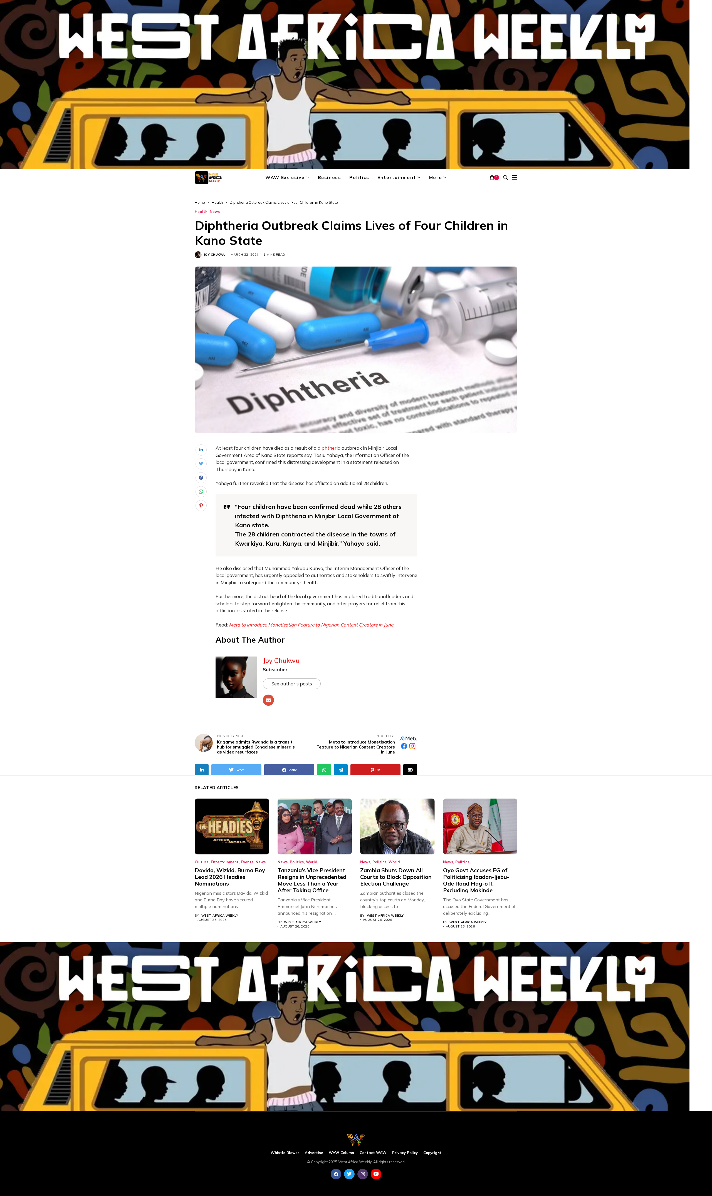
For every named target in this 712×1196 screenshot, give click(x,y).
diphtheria (329, 448)
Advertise (314, 1153)
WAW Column (341, 1153)
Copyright (432, 1153)
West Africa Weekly (219, 915)
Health (217, 202)
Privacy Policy (405, 1153)
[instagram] (362, 1174)
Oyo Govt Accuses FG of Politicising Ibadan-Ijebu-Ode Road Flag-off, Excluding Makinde (476, 880)
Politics (297, 862)
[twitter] (349, 1174)
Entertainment (225, 862)
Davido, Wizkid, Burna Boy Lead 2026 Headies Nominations (230, 877)
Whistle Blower (285, 1153)
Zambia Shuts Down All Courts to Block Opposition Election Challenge (396, 877)
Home (200, 202)
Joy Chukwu (215, 255)
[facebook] (336, 1174)
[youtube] (376, 1174)
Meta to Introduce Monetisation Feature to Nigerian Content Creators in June (311, 625)
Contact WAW (373, 1153)
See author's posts (291, 684)
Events (247, 862)
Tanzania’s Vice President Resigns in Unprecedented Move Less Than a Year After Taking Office (312, 880)
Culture (202, 862)
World (311, 862)
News (215, 212)
